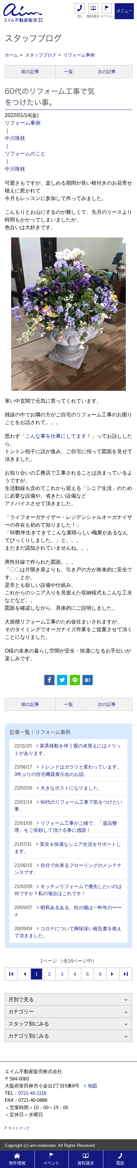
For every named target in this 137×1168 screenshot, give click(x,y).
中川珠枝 (15, 138)
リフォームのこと (25, 153)
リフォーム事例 (79, 55)
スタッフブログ (40, 55)
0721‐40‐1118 (32, 1093)
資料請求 (93, 16)
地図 (92, 1085)
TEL (80, 16)
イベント (106, 16)
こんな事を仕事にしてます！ (58, 436)
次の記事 (107, 71)
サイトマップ (18, 1128)
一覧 (68, 71)
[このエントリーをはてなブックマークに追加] (88, 680)
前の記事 (30, 71)
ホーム (11, 55)
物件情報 (17, 1163)
